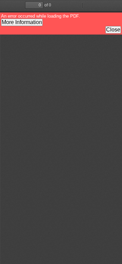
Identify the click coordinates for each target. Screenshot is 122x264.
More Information (22, 22)
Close (113, 29)
